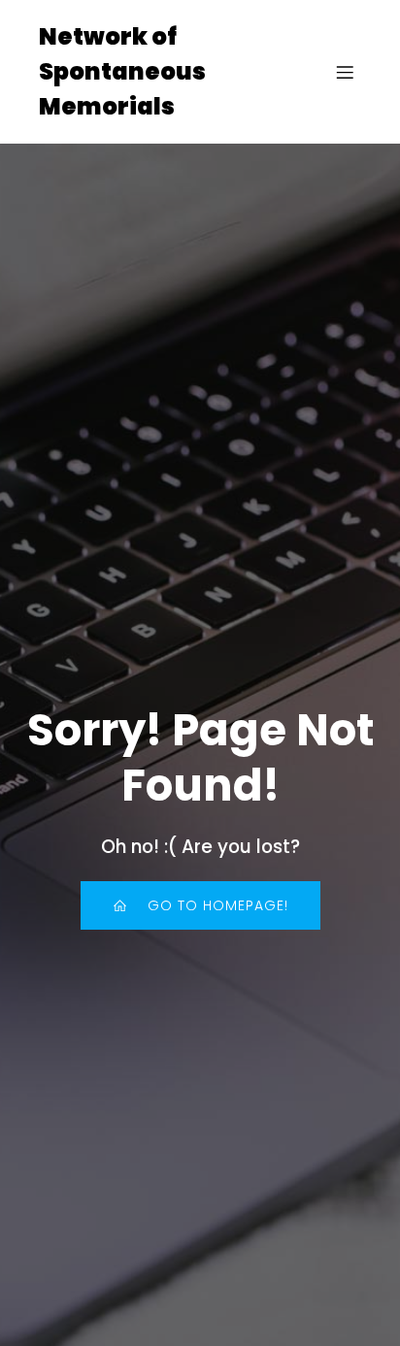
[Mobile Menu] (344, 71)
